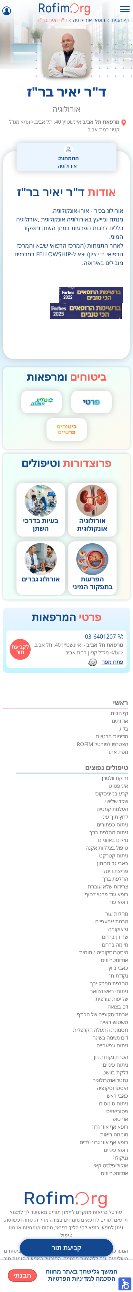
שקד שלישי (116, 801)
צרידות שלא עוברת (108, 886)
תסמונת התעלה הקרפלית (100, 1029)
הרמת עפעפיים (111, 921)
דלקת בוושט (115, 1072)
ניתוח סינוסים (113, 1103)
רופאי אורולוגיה (89, 20)
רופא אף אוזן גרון (110, 1126)
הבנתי (22, 1275)
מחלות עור (116, 913)
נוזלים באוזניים (113, 840)
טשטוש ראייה (113, 1022)
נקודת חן (118, 975)
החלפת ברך (115, 878)
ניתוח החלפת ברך (108, 832)
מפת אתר (117, 751)
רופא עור (118, 902)
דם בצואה (117, 1006)
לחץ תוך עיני (114, 816)
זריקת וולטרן (115, 778)
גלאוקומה (118, 929)
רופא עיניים (116, 1150)
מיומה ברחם (115, 944)
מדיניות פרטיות (112, 736)
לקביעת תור (20, 649)
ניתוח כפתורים (112, 824)
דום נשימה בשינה (110, 1037)
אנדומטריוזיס (114, 960)
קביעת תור (66, 1247)
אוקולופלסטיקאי (111, 1165)
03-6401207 (100, 636)
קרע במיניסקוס (111, 793)
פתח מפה (112, 661)
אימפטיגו (118, 785)
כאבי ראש (117, 1095)
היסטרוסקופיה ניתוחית (103, 952)
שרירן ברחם (115, 936)
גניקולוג (120, 1157)
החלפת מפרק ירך (109, 983)
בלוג (123, 728)
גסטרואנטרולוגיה (110, 1080)
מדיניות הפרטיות (69, 1279)
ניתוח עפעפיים (112, 1045)
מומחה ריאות (114, 1134)
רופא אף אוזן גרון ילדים (104, 1142)
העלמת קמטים (112, 809)
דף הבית (120, 20)
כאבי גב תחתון (112, 863)
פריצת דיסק (115, 871)
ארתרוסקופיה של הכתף (102, 1014)
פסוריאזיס (117, 1111)
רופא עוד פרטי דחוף (106, 894)
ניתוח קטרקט (113, 855)
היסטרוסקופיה (112, 1088)
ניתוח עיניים (115, 1064)
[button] (124, 1283)
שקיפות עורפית (112, 998)
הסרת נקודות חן (111, 1057)
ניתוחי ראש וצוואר (109, 991)
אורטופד (119, 1119)
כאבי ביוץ (118, 967)
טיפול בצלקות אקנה (107, 847)
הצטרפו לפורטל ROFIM (102, 744)
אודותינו (120, 720)
